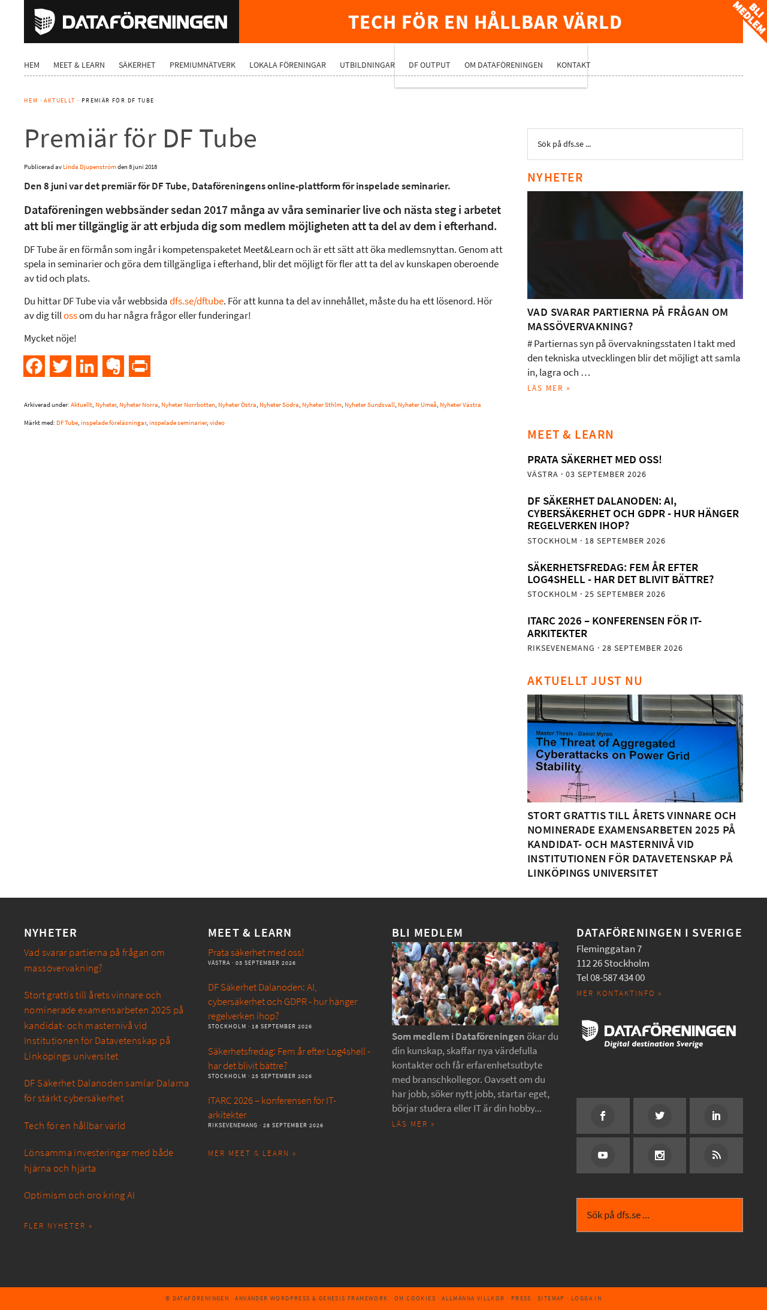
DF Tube (67, 422)
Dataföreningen (131, 21)
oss (70, 315)
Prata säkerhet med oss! (594, 459)
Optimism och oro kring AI (79, 1195)
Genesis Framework (353, 1298)
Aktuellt (81, 404)
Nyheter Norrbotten (188, 404)
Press (521, 1298)
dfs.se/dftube (197, 301)
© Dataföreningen (197, 1298)
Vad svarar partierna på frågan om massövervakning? (628, 319)
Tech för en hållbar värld (75, 1126)
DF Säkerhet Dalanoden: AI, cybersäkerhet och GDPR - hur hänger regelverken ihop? (633, 513)
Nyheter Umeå (417, 404)
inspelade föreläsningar (113, 422)
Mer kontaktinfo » (619, 993)
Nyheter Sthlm (322, 404)
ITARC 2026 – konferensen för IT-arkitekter (614, 626)
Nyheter (105, 404)
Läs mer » (549, 388)
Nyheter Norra (138, 404)
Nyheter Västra (460, 404)
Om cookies (415, 1298)
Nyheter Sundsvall (370, 404)
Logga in (586, 1298)
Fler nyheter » (58, 1226)
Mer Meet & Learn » (252, 1153)
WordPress (290, 1298)
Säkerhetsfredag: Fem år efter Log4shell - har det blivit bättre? (620, 573)
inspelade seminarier (178, 422)
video (217, 422)
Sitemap (551, 1298)
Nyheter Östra (237, 404)
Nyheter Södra (279, 404)
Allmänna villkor (473, 1298)
